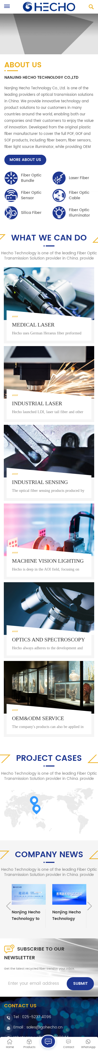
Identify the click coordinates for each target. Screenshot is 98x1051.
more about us (25, 160)
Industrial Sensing (40, 482)
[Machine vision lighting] (49, 542)
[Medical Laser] (49, 305)
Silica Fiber (31, 213)
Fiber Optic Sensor (31, 195)
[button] (89, 906)
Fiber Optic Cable (79, 195)
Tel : (32, 1017)
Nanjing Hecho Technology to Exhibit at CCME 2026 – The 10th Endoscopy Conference (27, 915)
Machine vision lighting (48, 561)
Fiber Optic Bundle (31, 178)
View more (31, 337)
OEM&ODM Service (38, 718)
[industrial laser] (49, 384)
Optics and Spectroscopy (48, 639)
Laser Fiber (79, 178)
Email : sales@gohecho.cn (38, 1027)
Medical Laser (33, 325)
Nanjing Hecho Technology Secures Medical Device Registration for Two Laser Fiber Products (68, 915)
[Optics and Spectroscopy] (49, 620)
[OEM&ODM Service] (49, 699)
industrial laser (37, 403)
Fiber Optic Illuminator (79, 213)
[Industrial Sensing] (49, 463)
